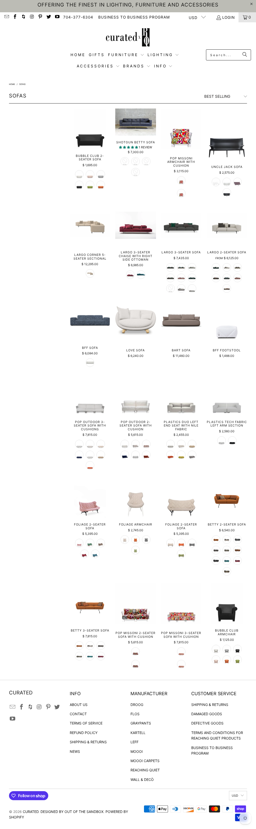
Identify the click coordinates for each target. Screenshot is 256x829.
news (75, 751)
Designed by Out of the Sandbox (72, 811)
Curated (30, 811)
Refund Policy (84, 733)
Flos (135, 714)
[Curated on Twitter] (48, 17)
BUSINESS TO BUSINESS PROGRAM (134, 17)
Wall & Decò (142, 779)
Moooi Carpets (145, 761)
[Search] (244, 54)
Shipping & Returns (88, 742)
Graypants (140, 723)
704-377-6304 (78, 17)
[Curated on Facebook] (15, 17)
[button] (126, 55)
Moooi (136, 751)
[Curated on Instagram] (31, 17)
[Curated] (128, 37)
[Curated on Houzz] (23, 17)
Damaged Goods (206, 714)
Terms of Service (86, 723)
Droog (136, 704)
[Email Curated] (6, 17)
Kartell (138, 733)
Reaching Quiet (145, 770)
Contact (78, 714)
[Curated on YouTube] (57, 17)
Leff (134, 742)
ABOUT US (79, 704)
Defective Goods (207, 723)
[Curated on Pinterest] (40, 17)
